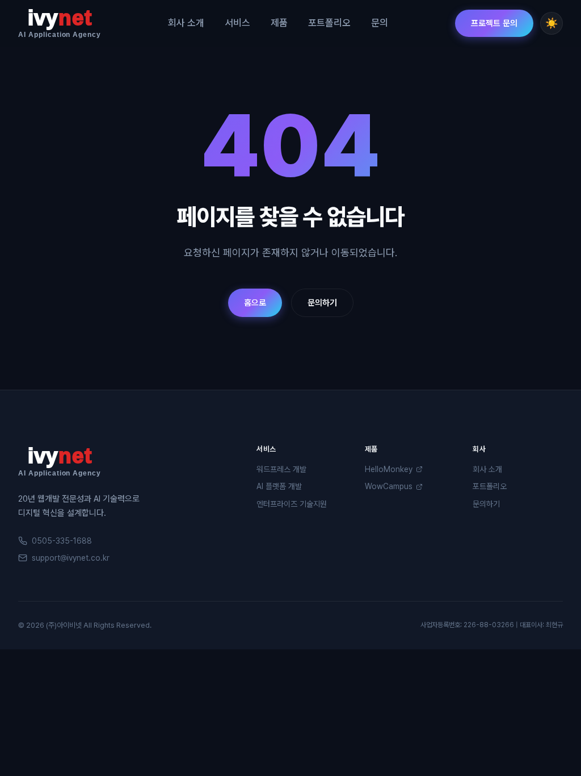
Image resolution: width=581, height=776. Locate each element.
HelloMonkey (388, 469)
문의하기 (322, 303)
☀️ (551, 23)
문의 (379, 22)
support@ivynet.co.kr (71, 557)
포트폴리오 (329, 22)
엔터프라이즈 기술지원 (291, 503)
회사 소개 (186, 22)
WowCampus (388, 486)
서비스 (237, 22)
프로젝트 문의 (494, 23)
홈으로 (255, 303)
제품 (279, 22)
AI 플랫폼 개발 (279, 486)
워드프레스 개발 (281, 469)
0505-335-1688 (62, 540)
